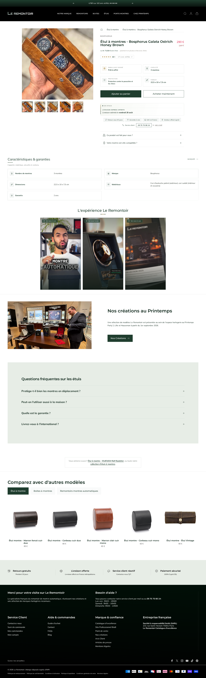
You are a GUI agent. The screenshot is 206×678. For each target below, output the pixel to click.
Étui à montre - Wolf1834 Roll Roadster (106, 461)
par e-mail (158, 125)
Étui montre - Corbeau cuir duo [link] (64, 540)
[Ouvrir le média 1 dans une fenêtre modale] (57, 64)
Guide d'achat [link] (54, 623)
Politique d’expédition (68, 673)
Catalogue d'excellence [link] (105, 623)
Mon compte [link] (13, 635)
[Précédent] (73, 3)
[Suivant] (132, 3)
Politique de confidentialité (35, 673)
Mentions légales (102, 673)
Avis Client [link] (100, 638)
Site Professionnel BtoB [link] (105, 627)
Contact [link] (51, 627)
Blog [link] (50, 635)
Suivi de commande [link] (16, 627)
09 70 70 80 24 (144, 125)
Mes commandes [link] (15, 631)
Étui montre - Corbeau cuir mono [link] (141, 540)
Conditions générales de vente (86, 673)
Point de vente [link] (101, 631)
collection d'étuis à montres (102, 464)
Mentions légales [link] (103, 646)
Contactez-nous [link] (15, 623)
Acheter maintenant (164, 94)
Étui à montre (113, 29)
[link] (26, 518)
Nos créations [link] (101, 635)
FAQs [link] (50, 631)
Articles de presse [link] (103, 642)
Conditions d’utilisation (52, 673)
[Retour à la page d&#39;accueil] (101, 29)
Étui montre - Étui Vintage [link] (180, 540)
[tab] (18, 490)
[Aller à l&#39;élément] (27, 106)
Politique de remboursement (16, 673)
